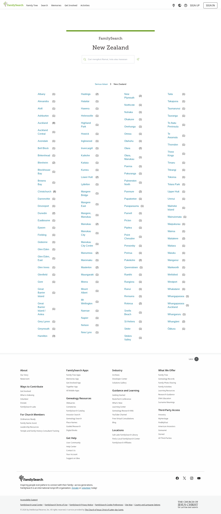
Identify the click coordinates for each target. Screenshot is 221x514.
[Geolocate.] (138, 59)
